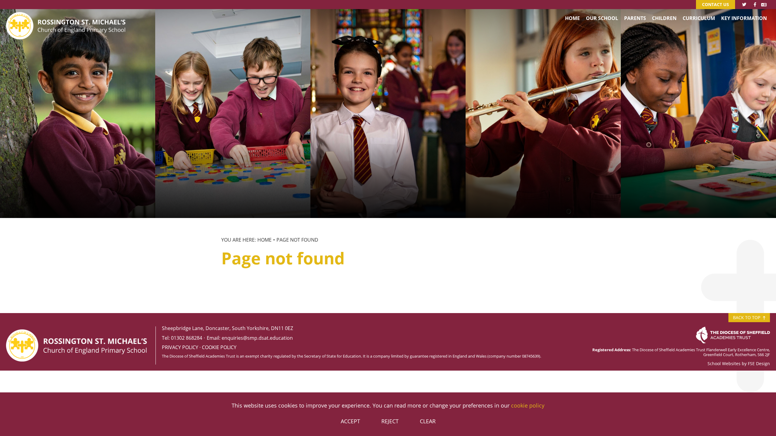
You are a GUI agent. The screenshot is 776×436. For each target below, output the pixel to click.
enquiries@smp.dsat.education (257, 338)
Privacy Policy (180, 347)
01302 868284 (186, 338)
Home (264, 239)
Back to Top (747, 317)
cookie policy (527, 405)
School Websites (724, 363)
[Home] (67, 16)
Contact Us (715, 4)
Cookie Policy (219, 347)
